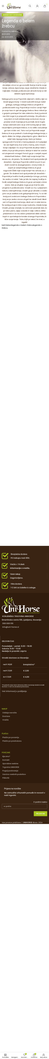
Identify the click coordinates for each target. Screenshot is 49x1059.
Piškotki (5, 778)
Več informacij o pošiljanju (14, 691)
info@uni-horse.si (10, 627)
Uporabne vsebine (10, 763)
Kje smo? (6, 756)
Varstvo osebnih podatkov (14, 774)
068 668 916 (7, 623)
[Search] (30, 6)
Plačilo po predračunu (12, 741)
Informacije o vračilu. (20, 568)
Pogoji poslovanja (10, 771)
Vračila (5, 720)
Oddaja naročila (9, 712)
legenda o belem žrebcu (22, 225)
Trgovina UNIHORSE (10, 767)
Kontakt (6, 760)
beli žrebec (6, 225)
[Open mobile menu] (3, 6)
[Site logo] (14, 6)
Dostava (6, 716)
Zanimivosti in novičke (12, 15)
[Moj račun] (37, 6)
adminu (14, 31)
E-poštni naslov (40, 802)
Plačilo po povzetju (10, 737)
